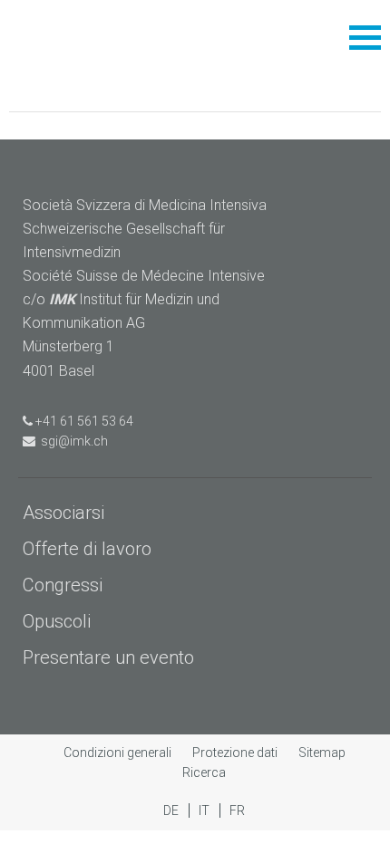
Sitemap (322, 752)
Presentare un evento (108, 657)
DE (172, 810)
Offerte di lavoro (87, 549)
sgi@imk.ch (71, 441)
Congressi (62, 585)
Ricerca (204, 772)
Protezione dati (236, 752)
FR (237, 810)
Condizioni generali (118, 752)
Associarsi (63, 512)
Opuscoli (57, 621)
